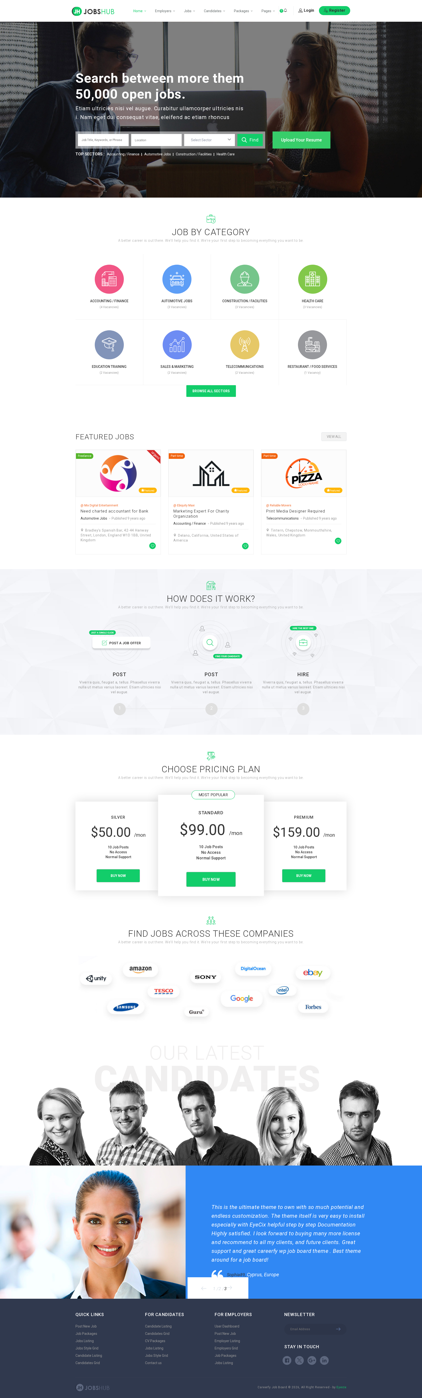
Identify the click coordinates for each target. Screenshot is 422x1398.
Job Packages (86, 1334)
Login (309, 10)
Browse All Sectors (211, 391)
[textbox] (202, 140)
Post (119, 674)
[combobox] (209, 140)
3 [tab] (225, 1289)
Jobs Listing (84, 1341)
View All (334, 437)
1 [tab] (214, 1289)
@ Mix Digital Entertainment (99, 505)
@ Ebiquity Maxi (184, 505)
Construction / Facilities (194, 154)
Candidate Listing (88, 1356)
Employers (163, 11)
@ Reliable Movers (278, 505)
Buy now (118, 876)
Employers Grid (226, 1348)
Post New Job (86, 1326)
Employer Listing (227, 1341)
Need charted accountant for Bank (114, 511)
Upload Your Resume (301, 139)
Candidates (213, 11)
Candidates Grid (87, 1363)
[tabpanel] (303, 1232)
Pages (266, 11)
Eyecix (342, 1387)
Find (254, 139)
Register (337, 10)
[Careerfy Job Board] (93, 11)
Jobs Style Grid (86, 1348)
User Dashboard (227, 1326)
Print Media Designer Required (295, 511)
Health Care (226, 154)
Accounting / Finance (123, 154)
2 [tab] (220, 1289)
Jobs (187, 11)
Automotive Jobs (157, 154)
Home (138, 11)
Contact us (153, 1363)
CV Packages (155, 1341)
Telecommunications (282, 518)
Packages (241, 11)
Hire (303, 674)
